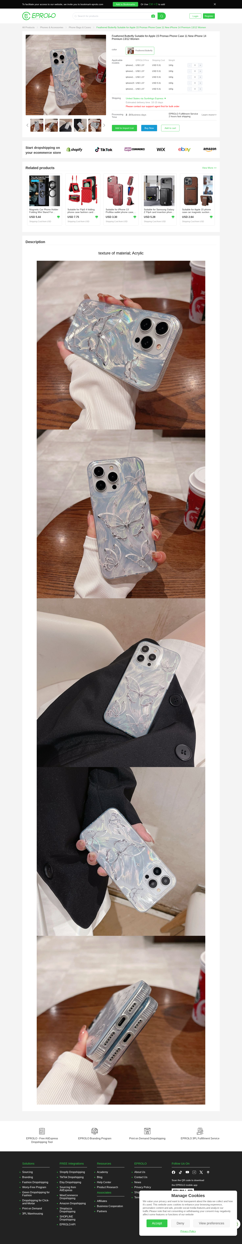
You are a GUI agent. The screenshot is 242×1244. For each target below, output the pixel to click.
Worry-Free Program (34, 1187)
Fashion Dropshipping (35, 1182)
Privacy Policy (188, 1231)
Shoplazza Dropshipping (67, 1210)
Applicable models (117, 61)
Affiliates (102, 1201)
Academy (102, 1172)
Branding (27, 1177)
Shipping (116, 98)
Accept (157, 1223)
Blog (99, 1177)
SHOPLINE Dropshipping (67, 1218)
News (137, 1182)
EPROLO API (67, 1224)
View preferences (211, 1223)
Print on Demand (32, 1208)
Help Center (104, 1182)
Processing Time (117, 115)
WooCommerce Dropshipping (69, 1197)
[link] (28, 27)
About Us (139, 1172)
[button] (190, 65)
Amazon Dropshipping (73, 1203)
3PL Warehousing (32, 1213)
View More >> (209, 167)
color (114, 49)
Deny (180, 1223)
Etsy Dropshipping (70, 1182)
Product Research (107, 1187)
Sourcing (27, 1172)
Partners (102, 1211)
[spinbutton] (195, 65)
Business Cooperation (110, 1206)
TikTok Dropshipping (72, 1177)
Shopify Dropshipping (72, 1172)
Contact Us (140, 1177)
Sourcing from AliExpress (68, 1189)
